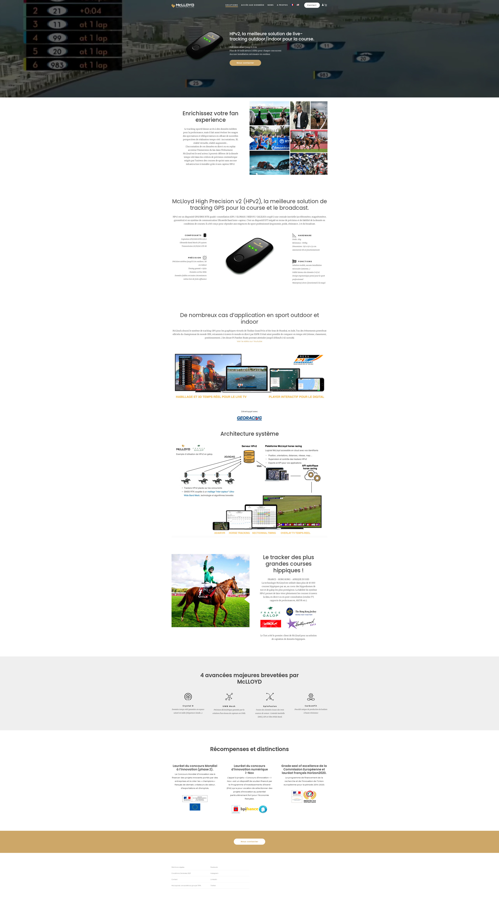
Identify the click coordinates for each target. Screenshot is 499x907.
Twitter (213, 885)
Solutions (231, 5)
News (271, 5)
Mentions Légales (178, 867)
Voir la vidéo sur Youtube (249, 341)
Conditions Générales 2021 (181, 873)
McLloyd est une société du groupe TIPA (186, 885)
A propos (282, 5)
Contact (175, 879)
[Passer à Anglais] (298, 5)
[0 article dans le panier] (325, 5)
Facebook (214, 867)
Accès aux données (252, 5)
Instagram (214, 873)
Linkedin (214, 879)
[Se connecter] (323, 5)
